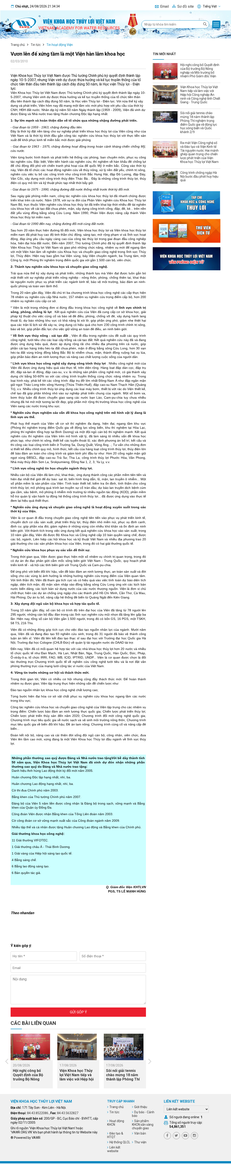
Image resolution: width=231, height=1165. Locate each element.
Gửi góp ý (78, 1012)
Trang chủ (18, 45)
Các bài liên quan (33, 1023)
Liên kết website (113, 1149)
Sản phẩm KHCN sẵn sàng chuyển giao (142, 1124)
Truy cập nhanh (120, 1101)
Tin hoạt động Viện (59, 45)
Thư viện (140, 1142)
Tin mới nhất (164, 54)
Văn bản (140, 1133)
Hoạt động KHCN (115, 1122)
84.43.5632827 (67, 1113)
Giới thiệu (140, 1107)
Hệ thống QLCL (119, 1142)
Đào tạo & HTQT (115, 1135)
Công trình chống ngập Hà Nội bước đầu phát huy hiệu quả (199, 176)
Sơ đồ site (185, 6)
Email (164, 6)
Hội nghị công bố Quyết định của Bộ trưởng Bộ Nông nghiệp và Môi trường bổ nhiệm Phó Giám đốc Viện (31, 1081)
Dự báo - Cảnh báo (143, 1114)
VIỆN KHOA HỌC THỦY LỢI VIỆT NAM (41, 1101)
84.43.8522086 (37, 1113)
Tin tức (36, 45)
